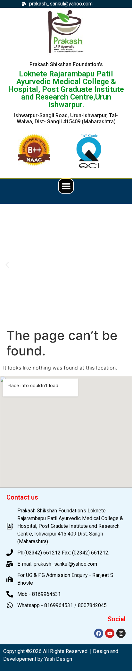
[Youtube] (109, 633)
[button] (66, 186)
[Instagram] (121, 633)
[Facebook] (98, 633)
